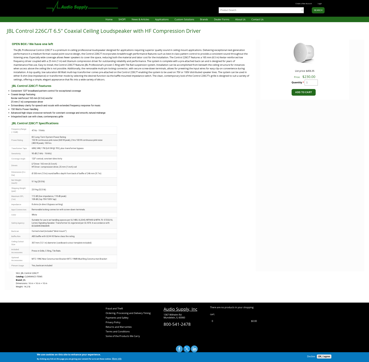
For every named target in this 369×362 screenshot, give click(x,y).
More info (117, 358)
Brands (204, 19)
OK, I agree (324, 356)
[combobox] (261, 10)
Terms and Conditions (118, 331)
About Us (240, 19)
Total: (247, 321)
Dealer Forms (221, 19)
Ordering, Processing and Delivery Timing (128, 313)
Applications (162, 19)
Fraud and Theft (114, 308)
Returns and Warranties (119, 326)
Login (320, 3)
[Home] (85, 5)
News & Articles (140, 19)
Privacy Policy (113, 322)
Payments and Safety (117, 317)
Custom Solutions (184, 19)
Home (109, 19)
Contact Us (257, 19)
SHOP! (122, 19)
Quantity (298, 82)
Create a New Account (303, 3)
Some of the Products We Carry (123, 336)
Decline (311, 356)
